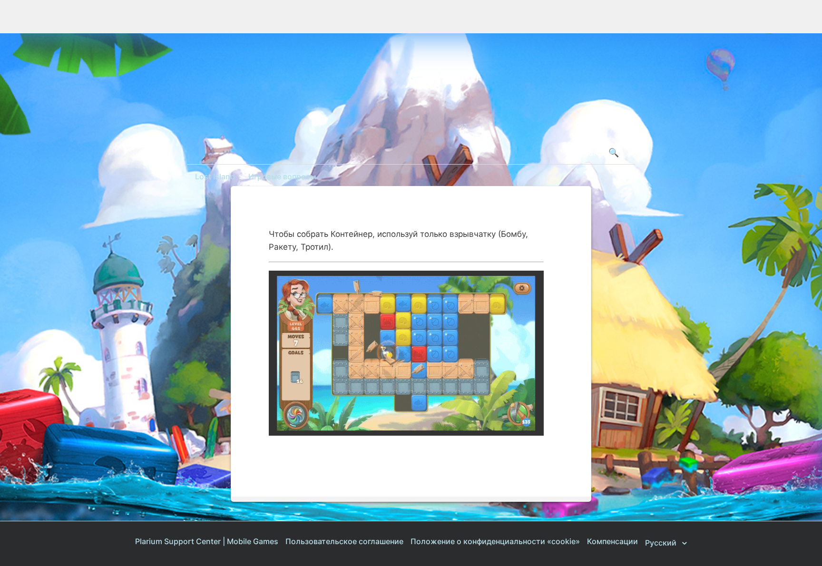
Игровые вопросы (282, 176)
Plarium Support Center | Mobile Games (206, 541)
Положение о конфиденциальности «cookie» (495, 541)
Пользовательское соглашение (344, 541)
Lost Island (215, 176)
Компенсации (612, 541)
